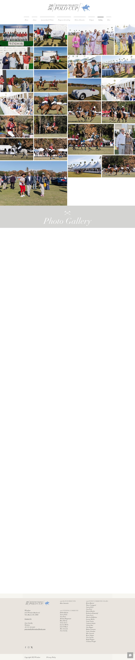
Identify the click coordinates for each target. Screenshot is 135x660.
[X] (31, 647)
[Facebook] (25, 647)
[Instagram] (28, 647)
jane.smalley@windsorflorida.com (35, 629)
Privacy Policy (51, 657)
